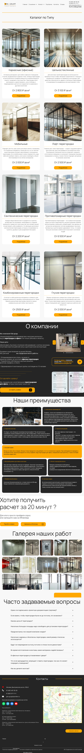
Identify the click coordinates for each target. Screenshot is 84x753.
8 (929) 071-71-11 (11, 693)
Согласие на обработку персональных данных (31, 749)
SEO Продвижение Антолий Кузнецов (73, 749)
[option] (68, 343)
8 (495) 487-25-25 (11, 690)
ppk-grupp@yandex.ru (13, 696)
